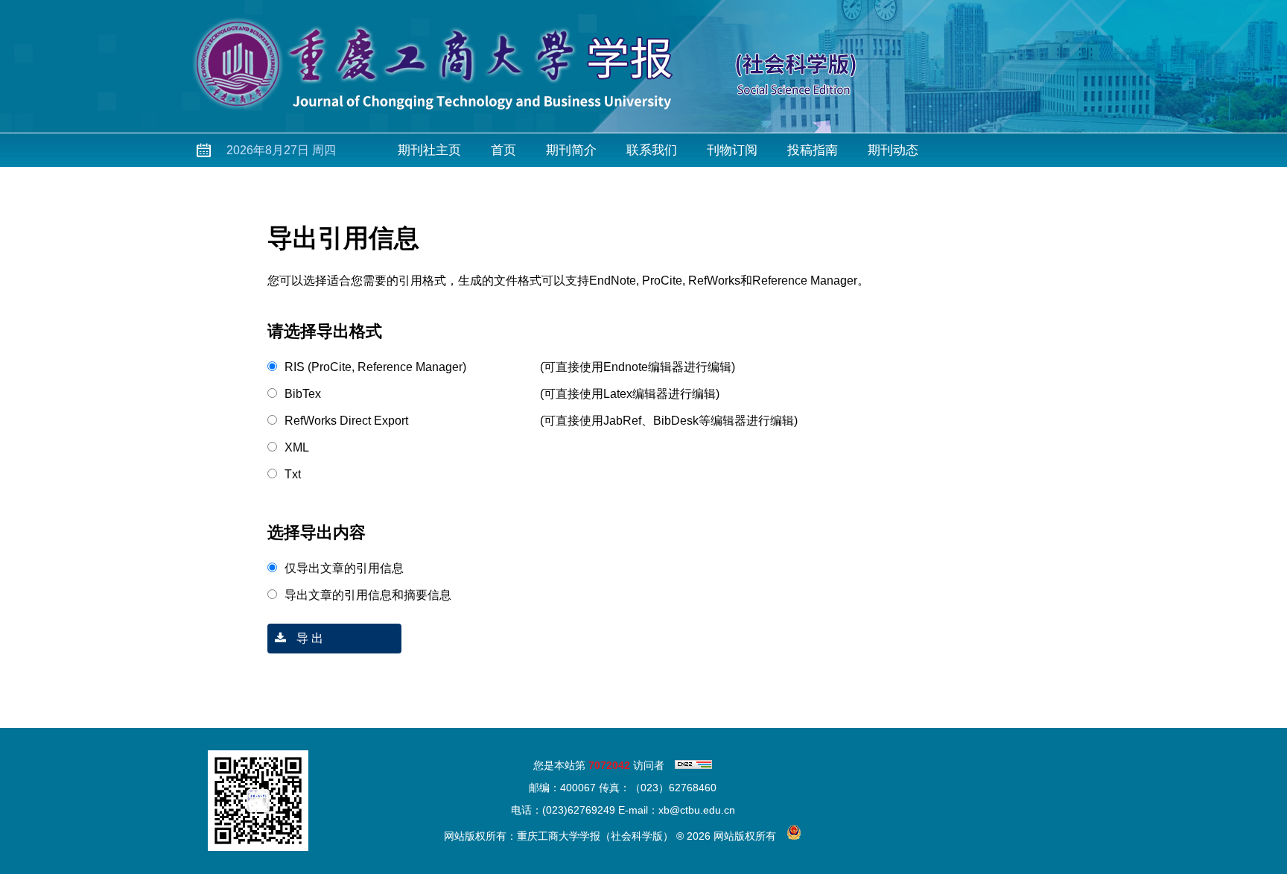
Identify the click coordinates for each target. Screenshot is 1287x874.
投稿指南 (812, 150)
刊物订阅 (732, 150)
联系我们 (651, 150)
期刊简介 (571, 150)
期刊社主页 (429, 150)
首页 (503, 150)
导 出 (308, 638)
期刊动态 (893, 150)
